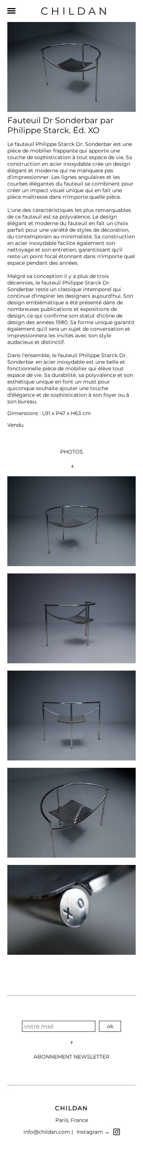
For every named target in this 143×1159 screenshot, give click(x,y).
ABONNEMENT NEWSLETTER (71, 1056)
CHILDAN (75, 11)
